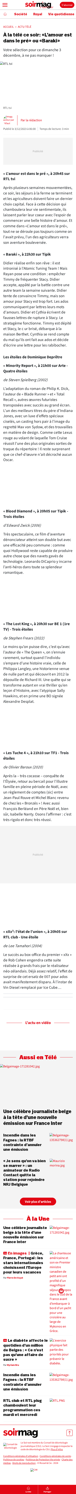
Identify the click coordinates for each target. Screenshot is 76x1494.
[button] (5, 5)
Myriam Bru (13, 1365)
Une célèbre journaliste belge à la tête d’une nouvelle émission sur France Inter (37, 1117)
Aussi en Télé (38, 1057)
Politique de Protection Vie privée (43, 1459)
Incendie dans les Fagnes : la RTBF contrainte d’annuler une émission (22, 1142)
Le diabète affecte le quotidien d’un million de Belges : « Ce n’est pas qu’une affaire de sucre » (25, 1349)
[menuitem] (28, 1489)
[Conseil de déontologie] (10, 1446)
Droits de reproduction (24, 1463)
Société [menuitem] (20, 14)
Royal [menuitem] (37, 14)
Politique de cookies (13, 1459)
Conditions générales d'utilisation (20, 1456)
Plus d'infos (57, 1449)
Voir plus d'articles (38, 1201)
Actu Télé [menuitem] (24, 27)
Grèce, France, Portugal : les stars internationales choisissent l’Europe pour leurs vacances (23, 1262)
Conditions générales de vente (55, 1456)
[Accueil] (5, 14)
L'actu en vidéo (38, 1023)
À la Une (38, 1219)
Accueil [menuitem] (8, 27)
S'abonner (67, 5)
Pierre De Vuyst (15, 1278)
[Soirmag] (38, 5)
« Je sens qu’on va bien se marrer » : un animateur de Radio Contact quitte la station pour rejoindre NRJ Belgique (24, 1172)
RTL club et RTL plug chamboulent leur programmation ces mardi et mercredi (22, 1408)
